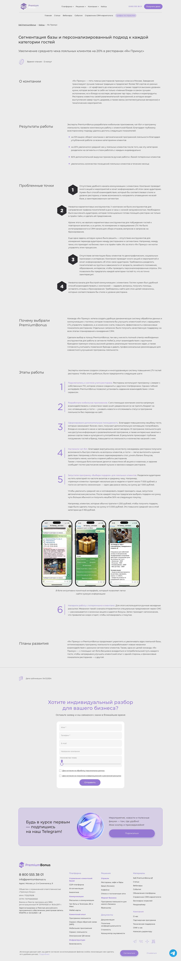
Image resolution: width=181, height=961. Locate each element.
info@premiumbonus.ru (32, 879)
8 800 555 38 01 (31, 875)
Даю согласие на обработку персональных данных (83, 771)
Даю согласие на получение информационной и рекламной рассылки (91, 776)
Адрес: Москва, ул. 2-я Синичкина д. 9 (36, 883)
